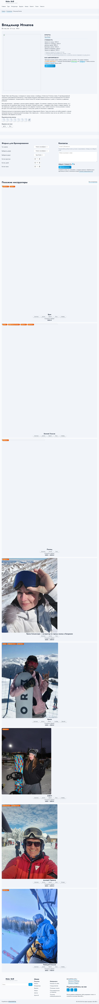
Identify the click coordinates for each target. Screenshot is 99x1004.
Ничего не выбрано (41, 147)
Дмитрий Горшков (49, 880)
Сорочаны (24, 324)
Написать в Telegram (73, 983)
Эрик (49, 314)
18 (5, 126)
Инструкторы (9, 11)
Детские (43, 316)
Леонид (49, 549)
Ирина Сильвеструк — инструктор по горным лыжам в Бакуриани (49, 634)
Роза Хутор (21, 644)
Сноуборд (63, 316)
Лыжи (56, 316)
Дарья (49, 796)
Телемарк (63, 882)
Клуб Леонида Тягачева (14, 324)
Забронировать (66, 167)
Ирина (49, 719)
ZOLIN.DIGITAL (12, 1001)
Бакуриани (6, 186)
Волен (5, 324)
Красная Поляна (12, 644)
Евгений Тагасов (49, 434)
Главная (3, 11)
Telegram (82, 61)
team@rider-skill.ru (72, 979)
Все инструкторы (93, 182)
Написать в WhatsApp (73, 981)
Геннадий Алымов (49, 965)
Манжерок (6, 890)
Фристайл (63, 721)
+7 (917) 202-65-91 (50, 61)
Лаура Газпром (16, 805)
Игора (5, 644)
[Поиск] (30, 984)
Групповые (36, 316)
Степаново (31, 324)
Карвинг (50, 316)
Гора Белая (47, 37)
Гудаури (12, 186)
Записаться (51, 66)
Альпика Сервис (7, 805)
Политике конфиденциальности (86, 171)
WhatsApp (74, 61)
